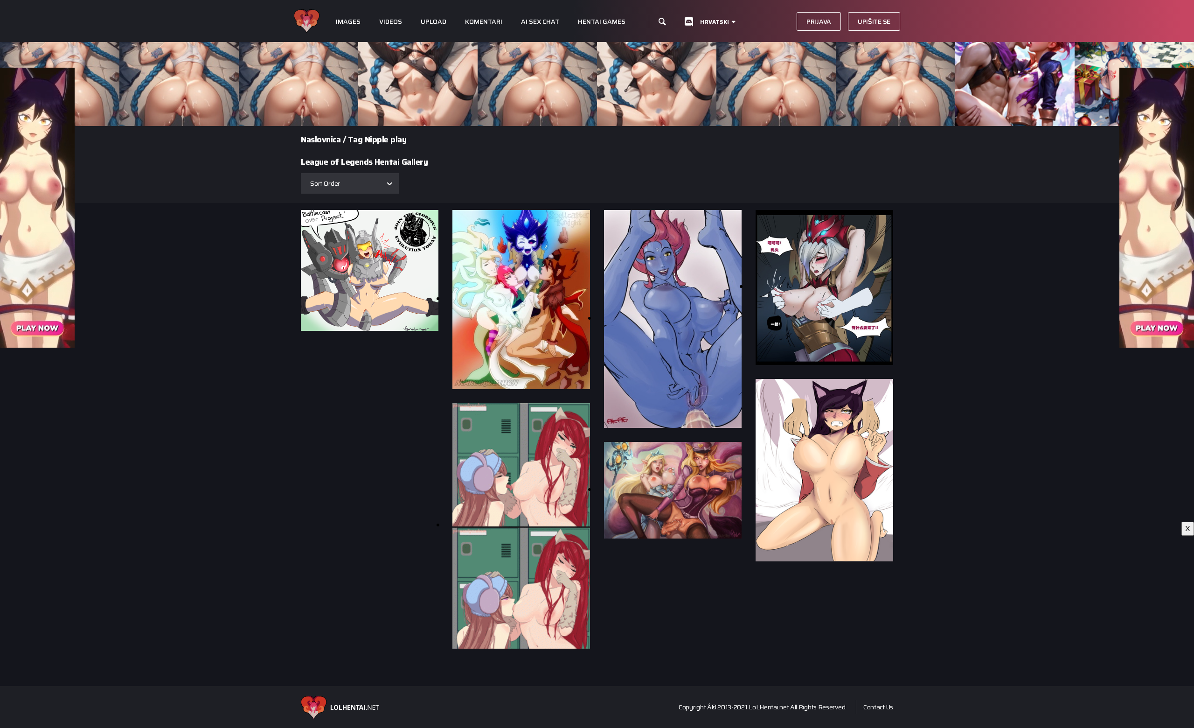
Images (348, 22)
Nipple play (386, 139)
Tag (355, 139)
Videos (390, 22)
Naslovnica (320, 139)
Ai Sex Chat (540, 22)
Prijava (818, 21)
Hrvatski (714, 21)
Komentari (483, 22)
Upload (433, 22)
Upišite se (874, 21)
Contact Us (878, 707)
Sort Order (325, 183)
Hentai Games (601, 22)
